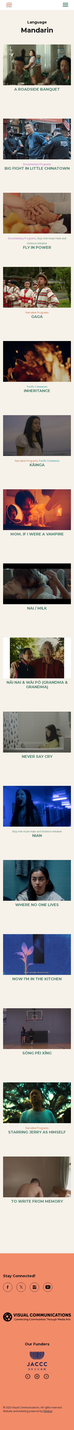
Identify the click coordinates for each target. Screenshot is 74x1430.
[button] (65, 4)
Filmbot (47, 1411)
